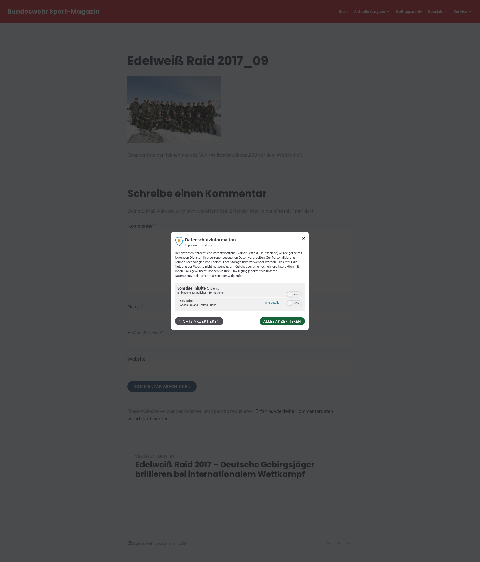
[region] (240, 297)
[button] (290, 294)
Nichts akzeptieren (199, 321)
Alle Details (272, 302)
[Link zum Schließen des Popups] (303, 239)
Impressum (192, 245)
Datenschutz (210, 245)
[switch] (294, 294)
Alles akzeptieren (282, 321)
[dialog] (240, 281)
